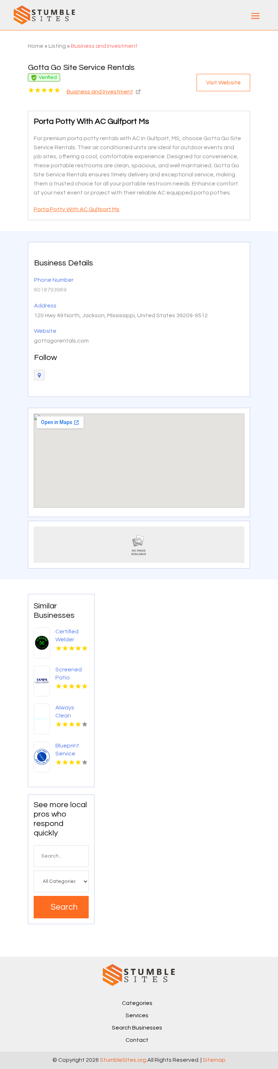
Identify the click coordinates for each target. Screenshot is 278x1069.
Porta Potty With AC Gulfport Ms (76, 209)
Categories (137, 1003)
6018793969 (50, 290)
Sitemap (214, 1060)
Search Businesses (137, 1027)
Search (64, 907)
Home (35, 46)
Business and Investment (104, 46)
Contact (137, 1040)
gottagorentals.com (61, 341)
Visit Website (223, 82)
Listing (57, 46)
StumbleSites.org (123, 1060)
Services (137, 1015)
